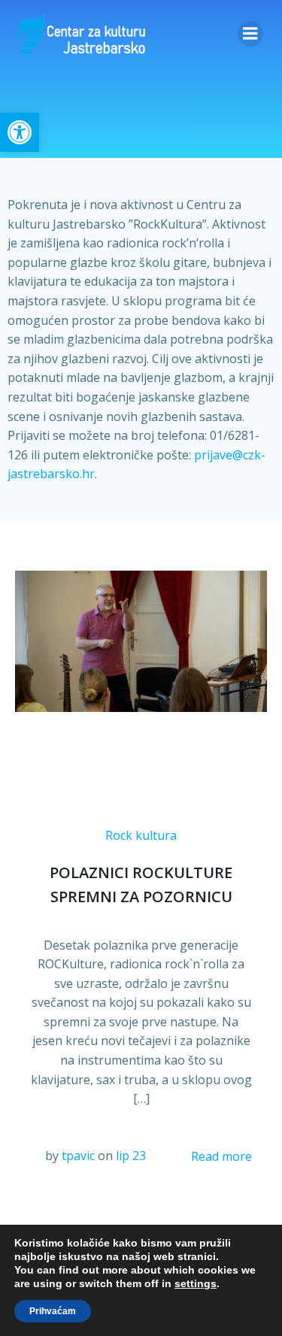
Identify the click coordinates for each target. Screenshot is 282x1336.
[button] (19, 132)
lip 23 (131, 1155)
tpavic (78, 1155)
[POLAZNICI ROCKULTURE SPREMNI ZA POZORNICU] (141, 640)
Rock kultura (141, 835)
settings (195, 1283)
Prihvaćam (52, 1311)
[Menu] (250, 34)
